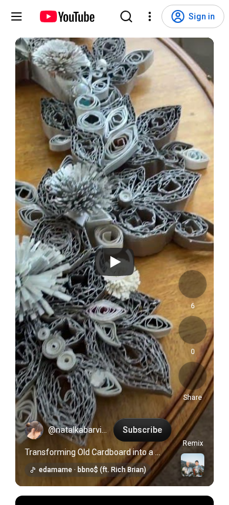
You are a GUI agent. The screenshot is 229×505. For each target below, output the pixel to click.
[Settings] (150, 16)
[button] (34, 429)
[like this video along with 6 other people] (193, 284)
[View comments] (193, 330)
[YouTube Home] (67, 16)
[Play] (114, 262)
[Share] (193, 376)
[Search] (126, 16)
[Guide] (16, 16)
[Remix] (193, 422)
